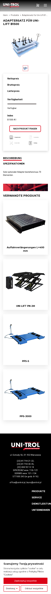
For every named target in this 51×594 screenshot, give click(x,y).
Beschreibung (12, 158)
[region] (25, 577)
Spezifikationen (14, 163)
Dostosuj (10, 588)
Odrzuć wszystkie (34, 588)
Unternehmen (41, 510)
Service (37, 497)
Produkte (15, 15)
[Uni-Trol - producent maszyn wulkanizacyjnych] (14, 5)
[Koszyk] (38, 5)
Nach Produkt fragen (25, 129)
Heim (5, 15)
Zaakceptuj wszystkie (25, 581)
